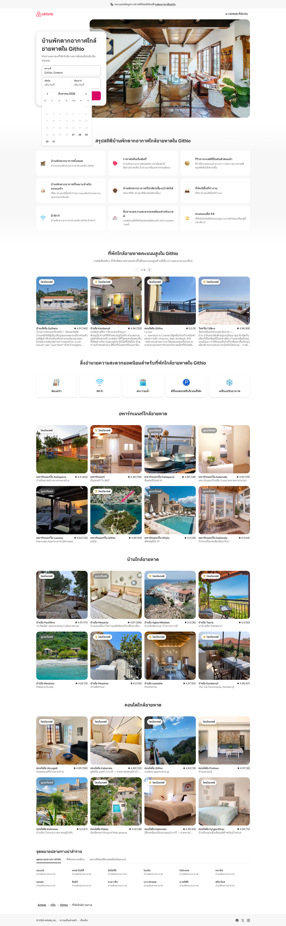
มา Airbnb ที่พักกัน (236, 14)
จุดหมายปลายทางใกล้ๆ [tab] (48, 859)
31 (53, 141)
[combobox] (71, 73)
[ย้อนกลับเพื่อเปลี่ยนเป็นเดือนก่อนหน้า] (48, 94)
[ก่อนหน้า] (137, 270)
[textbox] (56, 85)
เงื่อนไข (84, 920)
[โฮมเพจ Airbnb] (44, 14)
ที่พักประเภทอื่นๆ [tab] (75, 859)
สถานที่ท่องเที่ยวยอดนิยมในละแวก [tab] (108, 859)
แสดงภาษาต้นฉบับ (165, 4)
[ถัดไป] (149, 270)
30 (47, 141)
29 (86, 134)
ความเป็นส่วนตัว (68, 920)
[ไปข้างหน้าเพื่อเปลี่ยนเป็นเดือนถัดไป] (86, 94)
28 (79, 134)
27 (73, 134)
